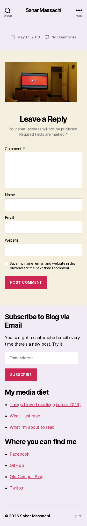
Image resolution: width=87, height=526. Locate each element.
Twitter (17, 487)
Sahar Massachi (43, 10)
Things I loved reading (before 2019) (45, 404)
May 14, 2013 (28, 37)
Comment (15, 149)
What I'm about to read (32, 427)
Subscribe (21, 374)
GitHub (17, 465)
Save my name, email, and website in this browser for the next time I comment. (42, 265)
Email (9, 218)
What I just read (25, 415)
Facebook (19, 454)
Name (10, 195)
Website (12, 240)
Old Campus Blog (27, 476)
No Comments (63, 37)
